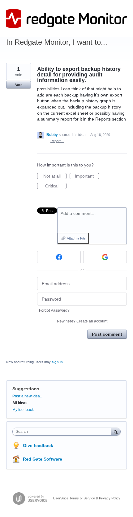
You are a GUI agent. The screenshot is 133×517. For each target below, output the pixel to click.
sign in (57, 362)
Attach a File (76, 238)
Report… (57, 141)
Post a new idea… (28, 396)
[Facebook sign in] (59, 257)
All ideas (20, 403)
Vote (18, 85)
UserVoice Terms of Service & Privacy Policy (86, 498)
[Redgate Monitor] (66, 18)
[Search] (116, 431)
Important (87, 176)
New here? (82, 321)
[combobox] (63, 431)
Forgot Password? (54, 310)
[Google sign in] (105, 257)
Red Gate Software (42, 459)
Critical (55, 186)
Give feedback (38, 445)
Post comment (107, 334)
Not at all (54, 176)
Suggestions (25, 388)
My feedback (23, 410)
